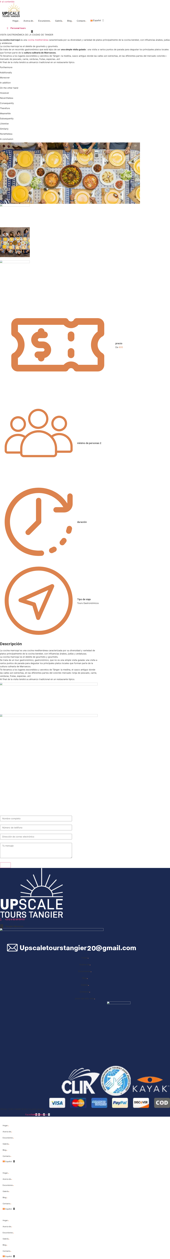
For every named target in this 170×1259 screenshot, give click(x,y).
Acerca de (29, 20)
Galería (59, 20)
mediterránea (41, 40)
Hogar (16, 20)
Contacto (81, 20)
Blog (70, 20)
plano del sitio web (85, 997)
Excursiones (44, 20)
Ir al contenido (7, 1)
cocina (31, 40)
